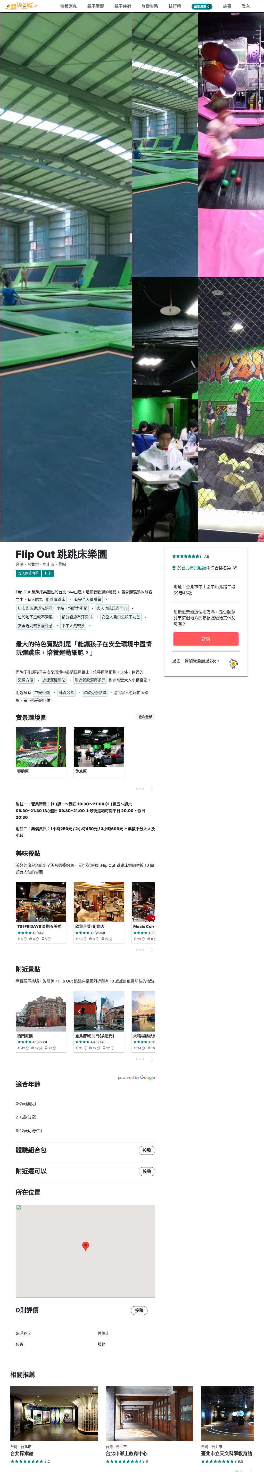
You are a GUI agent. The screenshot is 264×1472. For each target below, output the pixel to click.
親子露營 (95, 6)
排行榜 (175, 6)
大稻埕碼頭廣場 (146, 1035)
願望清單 (202, 7)
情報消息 (68, 6)
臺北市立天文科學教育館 (226, 1453)
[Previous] (22, 747)
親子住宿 (122, 6)
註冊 (227, 6)
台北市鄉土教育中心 (126, 1453)
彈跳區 (23, 771)
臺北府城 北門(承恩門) (94, 1035)
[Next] (59, 747)
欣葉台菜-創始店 (89, 926)
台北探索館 (22, 1453)
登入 (246, 6)
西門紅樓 (25, 1035)
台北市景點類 (194, 567)
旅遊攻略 (150, 6)
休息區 (81, 771)
